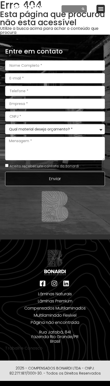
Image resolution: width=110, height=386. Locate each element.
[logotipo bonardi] (24, 9)
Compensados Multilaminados (55, 308)
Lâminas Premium (55, 301)
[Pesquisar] (83, 9)
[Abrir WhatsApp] (97, 373)
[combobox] (70, 9)
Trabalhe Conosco (23, 348)
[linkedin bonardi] (66, 283)
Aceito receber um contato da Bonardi (44, 165)
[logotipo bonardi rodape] (55, 262)
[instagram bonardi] (55, 283)
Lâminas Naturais (55, 294)
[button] (100, 9)
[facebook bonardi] (43, 283)
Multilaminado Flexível (55, 315)
